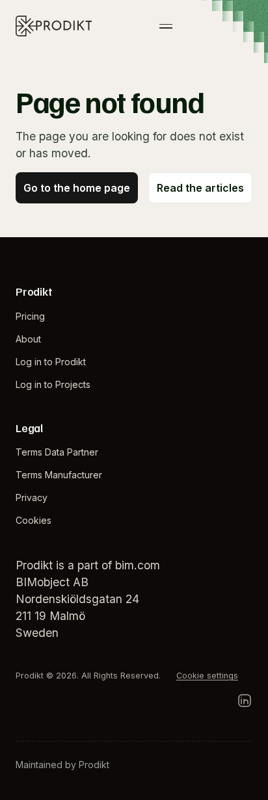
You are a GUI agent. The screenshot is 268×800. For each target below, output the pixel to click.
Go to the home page (76, 187)
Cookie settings (207, 675)
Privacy (31, 497)
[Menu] (166, 26)
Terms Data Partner (57, 452)
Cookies (33, 520)
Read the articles (200, 187)
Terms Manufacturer (59, 474)
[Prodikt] (54, 26)
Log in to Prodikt (51, 361)
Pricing (30, 316)
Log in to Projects (53, 384)
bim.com (137, 565)
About (28, 338)
